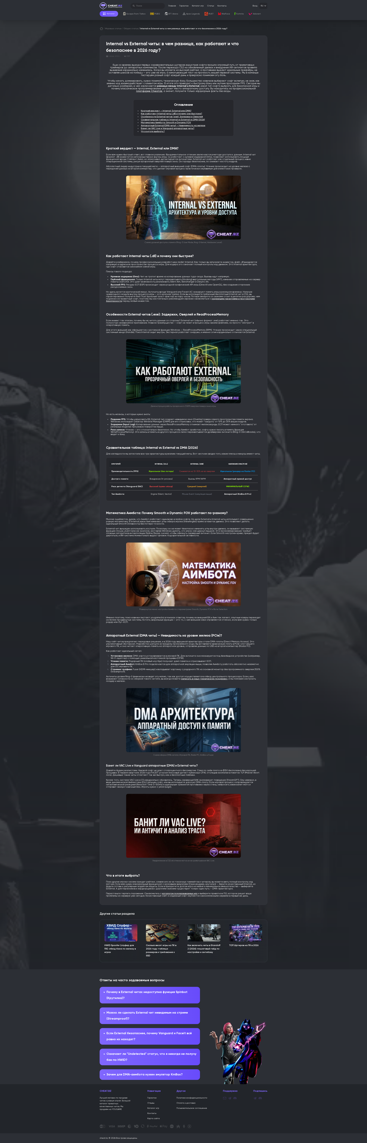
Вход (255, 6)
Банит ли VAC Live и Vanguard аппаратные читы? (167, 128)
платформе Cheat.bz (149, 91)
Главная (172, 6)
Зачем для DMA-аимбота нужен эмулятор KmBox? (145, 1074)
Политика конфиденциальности (191, 1098)
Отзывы (150, 1103)
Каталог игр (198, 6)
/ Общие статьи (130, 29)
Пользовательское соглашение (191, 1108)
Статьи (210, 6)
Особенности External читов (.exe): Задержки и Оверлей (172, 117)
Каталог (111, 14)
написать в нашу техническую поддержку (204, 679)
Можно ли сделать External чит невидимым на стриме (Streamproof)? (147, 1015)
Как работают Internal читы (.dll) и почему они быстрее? (171, 114)
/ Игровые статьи (112, 29)
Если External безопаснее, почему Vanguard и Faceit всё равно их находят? (149, 1036)
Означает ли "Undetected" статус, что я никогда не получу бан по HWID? (151, 1057)
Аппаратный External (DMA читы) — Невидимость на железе (173, 126)
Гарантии (184, 6)
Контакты (222, 6)
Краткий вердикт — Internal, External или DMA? (166, 111)
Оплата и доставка (185, 1103)
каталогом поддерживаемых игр (180, 893)
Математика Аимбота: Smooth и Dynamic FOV (166, 123)
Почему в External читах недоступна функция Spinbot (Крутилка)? (147, 995)
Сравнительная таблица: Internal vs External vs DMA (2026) (173, 120)
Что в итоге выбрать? (153, 131)
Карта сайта (153, 1119)
